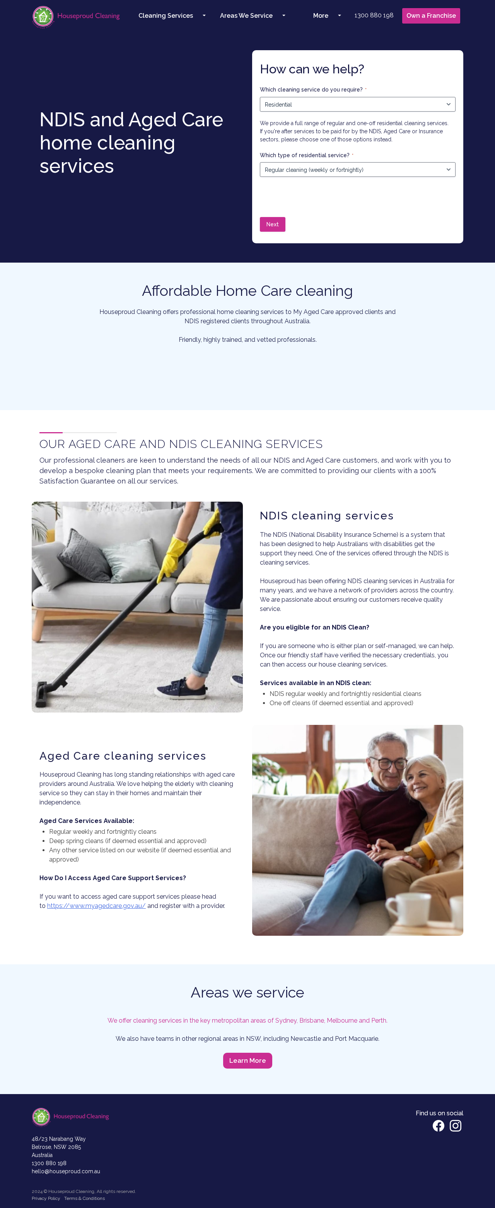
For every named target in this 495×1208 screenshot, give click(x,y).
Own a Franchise (431, 15)
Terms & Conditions (84, 1198)
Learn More (247, 1060)
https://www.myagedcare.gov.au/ (96, 905)
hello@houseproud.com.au (66, 1171)
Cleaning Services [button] (165, 15)
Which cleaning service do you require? (313, 90)
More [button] (320, 15)
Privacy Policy (46, 1198)
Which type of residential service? (306, 155)
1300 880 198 (374, 15)
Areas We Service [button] (246, 15)
